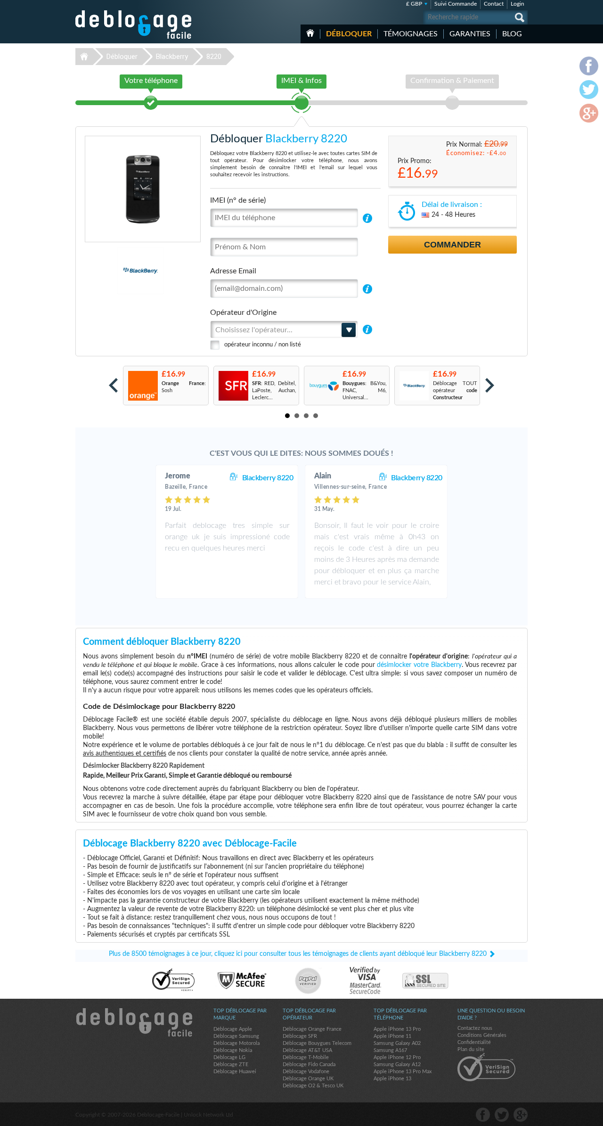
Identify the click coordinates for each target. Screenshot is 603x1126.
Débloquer (349, 34)
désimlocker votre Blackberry (419, 665)
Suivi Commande (455, 4)
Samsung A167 (390, 1050)
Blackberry (172, 56)
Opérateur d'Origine (243, 312)
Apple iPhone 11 (392, 1036)
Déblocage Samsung (236, 1036)
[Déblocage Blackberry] (108, 271)
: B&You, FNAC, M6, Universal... (364, 390)
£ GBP (414, 4)
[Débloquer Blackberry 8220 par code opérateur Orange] (142, 386)
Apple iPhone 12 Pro (397, 1057)
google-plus (520, 1115)
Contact (494, 4)
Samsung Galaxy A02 (397, 1043)
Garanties (469, 34)
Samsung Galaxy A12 (397, 1064)
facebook (483, 1115)
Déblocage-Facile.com (133, 1022)
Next (489, 385)
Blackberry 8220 (267, 478)
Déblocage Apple (232, 1029)
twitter (502, 1115)
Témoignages (410, 34)
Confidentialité (474, 1042)
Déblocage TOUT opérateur (455, 390)
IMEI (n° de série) (238, 200)
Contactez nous (474, 1028)
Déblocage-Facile (133, 24)
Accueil (310, 33)
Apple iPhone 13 (392, 1078)
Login (517, 4)
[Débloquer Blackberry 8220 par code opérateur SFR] (233, 386)
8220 (213, 56)
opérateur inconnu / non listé (262, 345)
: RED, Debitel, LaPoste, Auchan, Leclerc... (274, 390)
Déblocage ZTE (230, 1064)
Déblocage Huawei (234, 1071)
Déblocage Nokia (232, 1050)
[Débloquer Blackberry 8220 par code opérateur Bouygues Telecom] (323, 386)
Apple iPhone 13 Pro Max (403, 1071)
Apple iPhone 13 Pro (397, 1029)
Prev (113, 385)
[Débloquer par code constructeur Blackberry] (414, 386)
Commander (452, 244)
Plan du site (470, 1049)
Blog (512, 34)
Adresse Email (233, 271)
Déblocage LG (229, 1057)
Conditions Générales (481, 1035)
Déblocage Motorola (236, 1043)
